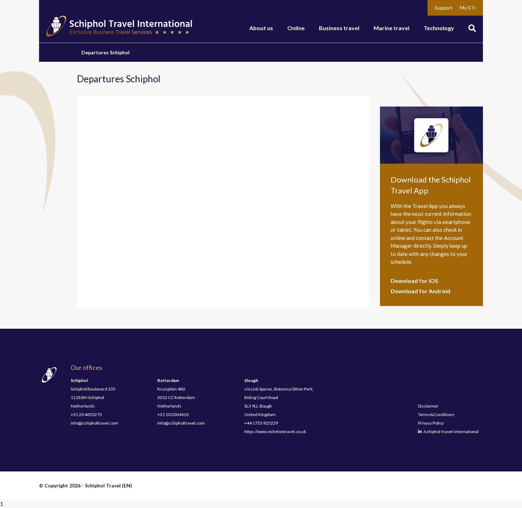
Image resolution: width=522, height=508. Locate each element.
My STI (468, 8)
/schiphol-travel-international (450, 431)
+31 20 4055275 (86, 414)
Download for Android (420, 291)
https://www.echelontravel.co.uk (275, 431)
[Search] (472, 29)
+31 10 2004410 (173, 414)
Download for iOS (414, 280)
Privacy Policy (431, 423)
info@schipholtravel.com (94, 423)
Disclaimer (428, 406)
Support (444, 8)
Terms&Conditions (436, 414)
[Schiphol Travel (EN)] (119, 26)
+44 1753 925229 (261, 423)
